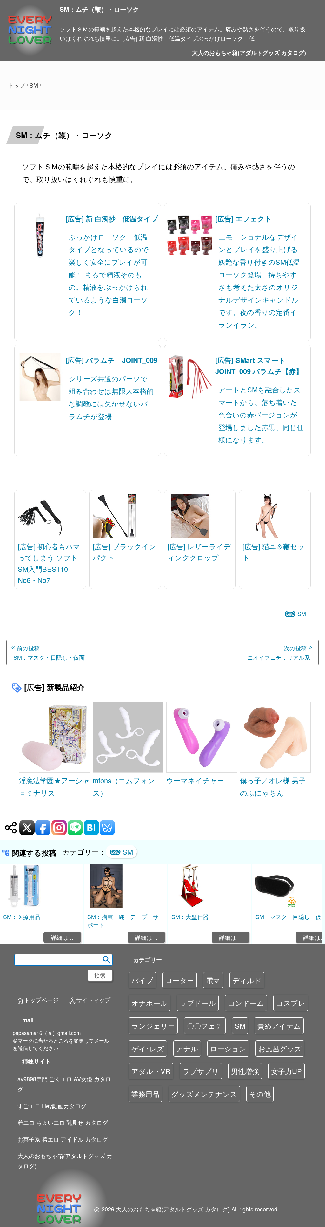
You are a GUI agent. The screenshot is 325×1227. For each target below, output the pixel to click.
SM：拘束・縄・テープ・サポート (123, 920)
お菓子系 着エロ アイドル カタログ (62, 1139)
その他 (260, 1094)
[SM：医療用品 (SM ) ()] (22, 906)
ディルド (247, 980)
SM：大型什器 (190, 916)
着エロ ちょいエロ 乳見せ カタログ (62, 1122)
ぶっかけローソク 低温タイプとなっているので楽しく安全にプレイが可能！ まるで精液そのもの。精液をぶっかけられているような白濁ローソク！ (109, 274)
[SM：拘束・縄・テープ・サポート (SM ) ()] (106, 906)
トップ (16, 85)
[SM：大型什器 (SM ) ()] (190, 906)
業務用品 (145, 1094)
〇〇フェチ (205, 1025)
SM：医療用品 (21, 916)
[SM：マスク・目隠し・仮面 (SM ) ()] (274, 906)
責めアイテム (279, 1025)
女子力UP (286, 1071)
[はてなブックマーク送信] (91, 827)
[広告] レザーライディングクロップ (199, 551)
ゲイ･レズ (147, 1048)
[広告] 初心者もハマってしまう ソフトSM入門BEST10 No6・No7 (49, 563)
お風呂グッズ (280, 1048)
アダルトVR (150, 1071)
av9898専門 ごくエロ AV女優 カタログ (64, 1084)
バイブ (142, 980)
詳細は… (62, 937)
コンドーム (246, 1003)
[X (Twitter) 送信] (27, 827)
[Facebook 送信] (42, 827)
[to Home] (29, 45)
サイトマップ (89, 1000)
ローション (228, 1048)
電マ (213, 980)
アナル (187, 1048)
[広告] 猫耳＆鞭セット (273, 551)
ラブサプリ (200, 1071)
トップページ (37, 1000)
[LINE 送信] (75, 827)
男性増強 (245, 1071)
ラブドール (198, 1003)
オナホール (149, 1003)
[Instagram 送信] (59, 827)
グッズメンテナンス (204, 1094)
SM (301, 613)
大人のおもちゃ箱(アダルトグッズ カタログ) (249, 53)
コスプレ (290, 1003)
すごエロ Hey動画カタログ (51, 1106)
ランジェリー (153, 1025)
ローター (179, 980)
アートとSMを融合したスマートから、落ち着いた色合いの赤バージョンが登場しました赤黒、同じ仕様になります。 (261, 414)
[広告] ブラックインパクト (124, 551)
